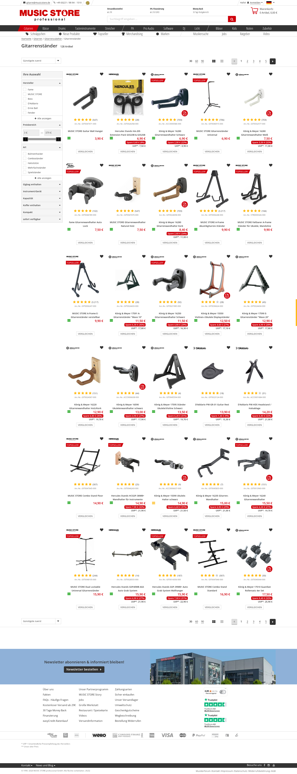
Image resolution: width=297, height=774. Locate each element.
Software (168, 28)
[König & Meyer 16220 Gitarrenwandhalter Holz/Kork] (85, 371)
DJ (184, 28)
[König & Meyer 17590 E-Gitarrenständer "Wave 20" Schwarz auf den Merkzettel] (270, 256)
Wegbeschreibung (125, 715)
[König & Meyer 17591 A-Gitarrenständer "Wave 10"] (127, 280)
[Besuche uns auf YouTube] (274, 765)
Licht (197, 28)
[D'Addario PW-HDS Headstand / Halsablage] (254, 371)
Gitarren (28, 28)
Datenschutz (240, 771)
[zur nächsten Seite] (273, 61)
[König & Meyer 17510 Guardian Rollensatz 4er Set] (254, 553)
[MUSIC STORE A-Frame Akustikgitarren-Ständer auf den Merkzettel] (228, 165)
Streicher (110, 28)
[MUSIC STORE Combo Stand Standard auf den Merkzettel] (228, 530)
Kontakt (25, 765)
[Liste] (222, 61)
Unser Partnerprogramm (93, 689)
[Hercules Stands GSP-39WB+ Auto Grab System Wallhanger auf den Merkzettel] (186, 530)
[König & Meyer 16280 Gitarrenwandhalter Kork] (170, 189)
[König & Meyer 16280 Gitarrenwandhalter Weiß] (254, 97)
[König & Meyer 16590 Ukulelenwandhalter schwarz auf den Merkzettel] (144, 347)
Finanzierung (50, 715)
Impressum (227, 771)
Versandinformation (91, 721)
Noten (249, 28)
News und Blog (44, 765)
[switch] (223, 692)
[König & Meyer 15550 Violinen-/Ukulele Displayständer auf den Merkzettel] (228, 256)
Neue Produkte (71, 33)
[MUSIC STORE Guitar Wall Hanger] (85, 97)
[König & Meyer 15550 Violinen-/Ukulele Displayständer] (212, 280)
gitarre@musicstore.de (38, 2)
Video (266, 33)
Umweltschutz (123, 705)
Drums (62, 28)
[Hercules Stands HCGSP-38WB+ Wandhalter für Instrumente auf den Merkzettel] (144, 438)
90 (202, 61)
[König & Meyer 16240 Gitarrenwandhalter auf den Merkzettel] (270, 438)
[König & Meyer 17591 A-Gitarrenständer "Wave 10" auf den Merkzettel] (144, 256)
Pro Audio (148, 28)
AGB (273, 771)
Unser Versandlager (126, 700)
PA (132, 28)
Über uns (48, 689)
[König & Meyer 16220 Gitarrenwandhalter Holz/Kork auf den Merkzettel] (101, 347)
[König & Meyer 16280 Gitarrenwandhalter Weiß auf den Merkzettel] (270, 74)
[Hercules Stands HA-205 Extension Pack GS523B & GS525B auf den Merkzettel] (144, 74)
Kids (234, 28)
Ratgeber (245, 33)
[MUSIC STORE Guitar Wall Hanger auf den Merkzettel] (101, 74)
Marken (165, 33)
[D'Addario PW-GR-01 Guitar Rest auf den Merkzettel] (228, 347)
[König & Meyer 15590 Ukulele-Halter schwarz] (170, 462)
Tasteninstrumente (85, 28)
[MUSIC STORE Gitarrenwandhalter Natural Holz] (127, 189)
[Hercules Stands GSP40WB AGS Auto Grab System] (127, 553)
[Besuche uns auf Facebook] (264, 765)
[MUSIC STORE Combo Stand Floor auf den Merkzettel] (101, 438)
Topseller (103, 33)
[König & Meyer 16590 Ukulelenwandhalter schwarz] (127, 371)
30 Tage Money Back (54, 710)
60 (196, 61)
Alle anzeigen (44, 118)
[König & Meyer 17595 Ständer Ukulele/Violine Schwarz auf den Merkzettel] (186, 347)
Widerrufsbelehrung (259, 771)
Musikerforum (203, 771)
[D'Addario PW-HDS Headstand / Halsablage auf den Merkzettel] (270, 347)
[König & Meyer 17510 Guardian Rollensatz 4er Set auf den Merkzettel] (270, 530)
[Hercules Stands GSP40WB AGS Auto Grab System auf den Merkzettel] (144, 530)
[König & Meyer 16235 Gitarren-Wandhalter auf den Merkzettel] (228, 438)
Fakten (47, 694)
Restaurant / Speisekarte (93, 710)
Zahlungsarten (123, 689)
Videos (83, 715)
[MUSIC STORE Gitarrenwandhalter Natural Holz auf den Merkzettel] (144, 165)
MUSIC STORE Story (90, 694)
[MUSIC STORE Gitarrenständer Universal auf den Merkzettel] (228, 74)
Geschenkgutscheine (127, 710)
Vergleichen (85, 151)
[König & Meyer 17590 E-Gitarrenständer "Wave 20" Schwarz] (254, 280)
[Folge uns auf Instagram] (269, 765)
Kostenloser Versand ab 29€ (59, 705)
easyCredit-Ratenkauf (55, 721)
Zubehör (267, 28)
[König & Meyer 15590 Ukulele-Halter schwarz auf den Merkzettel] (186, 438)
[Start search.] (232, 19)
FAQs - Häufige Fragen (55, 700)
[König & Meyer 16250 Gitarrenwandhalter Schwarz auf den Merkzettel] (186, 256)
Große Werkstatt (88, 705)
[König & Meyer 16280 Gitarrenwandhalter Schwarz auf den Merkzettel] (186, 74)
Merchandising (135, 33)
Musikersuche (201, 33)
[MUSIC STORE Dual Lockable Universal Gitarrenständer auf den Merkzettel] (101, 530)
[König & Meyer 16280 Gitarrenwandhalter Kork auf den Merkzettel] (186, 165)
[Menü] (225, 689)
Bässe (45, 28)
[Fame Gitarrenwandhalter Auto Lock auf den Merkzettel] (101, 165)
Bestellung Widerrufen (128, 721)
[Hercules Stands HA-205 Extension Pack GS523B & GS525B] (127, 97)
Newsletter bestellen (82, 669)
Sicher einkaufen (124, 694)
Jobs (224, 33)
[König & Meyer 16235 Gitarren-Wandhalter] (212, 462)
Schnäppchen (37, 33)
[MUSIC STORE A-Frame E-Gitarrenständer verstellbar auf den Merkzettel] (101, 256)
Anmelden (255, 2)
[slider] (25, 139)
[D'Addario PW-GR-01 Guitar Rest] (212, 371)
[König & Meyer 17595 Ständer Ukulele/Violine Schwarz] (170, 371)
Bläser (219, 28)
